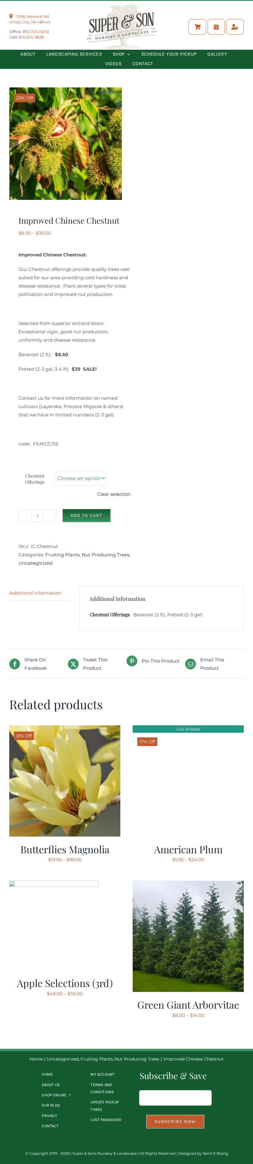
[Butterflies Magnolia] (64, 729)
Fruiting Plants (62, 555)
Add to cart (86, 515)
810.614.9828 (31, 37)
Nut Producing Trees (105, 555)
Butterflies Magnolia (65, 849)
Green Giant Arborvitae (188, 1004)
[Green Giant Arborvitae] (188, 885)
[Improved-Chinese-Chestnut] (66, 143)
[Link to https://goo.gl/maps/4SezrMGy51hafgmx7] (11, 16)
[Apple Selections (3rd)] (54, 885)
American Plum (188, 849)
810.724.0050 (36, 31)
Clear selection (114, 494)
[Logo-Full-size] (121, 6)
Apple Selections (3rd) (65, 982)
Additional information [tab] (35, 593)
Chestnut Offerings (35, 479)
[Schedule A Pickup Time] (216, 27)
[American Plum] (188, 729)
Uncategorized (35, 563)
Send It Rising (215, 1153)
